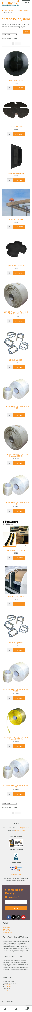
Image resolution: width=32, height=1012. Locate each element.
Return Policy (6, 929)
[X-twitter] (13, 917)
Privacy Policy (6, 927)
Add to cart (19, 88)
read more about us (7, 971)
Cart (24, 1007)
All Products (12, 10)
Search (16, 1009)
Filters (26, 31)
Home (5, 10)
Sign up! (16, 908)
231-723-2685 (7, 986)
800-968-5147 (7, 984)
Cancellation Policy (7, 931)
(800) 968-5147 (24, 828)
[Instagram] (18, 917)
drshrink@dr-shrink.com (8, 990)
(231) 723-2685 (20, 830)
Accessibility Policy (7, 932)
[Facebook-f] (8, 917)
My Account (5, 1009)
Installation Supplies (22, 10)
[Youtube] (23, 917)
